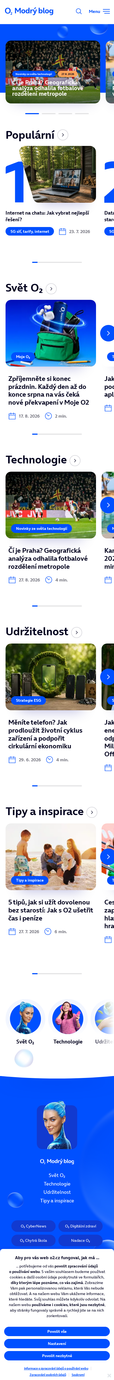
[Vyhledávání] (79, 11)
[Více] (62, 134)
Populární (30, 135)
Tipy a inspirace (45, 811)
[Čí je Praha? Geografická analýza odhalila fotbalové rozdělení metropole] (53, 72)
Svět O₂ (24, 287)
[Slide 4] (82, 114)
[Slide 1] (32, 114)
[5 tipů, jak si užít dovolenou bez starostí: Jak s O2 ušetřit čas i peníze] (51, 879)
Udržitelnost (37, 631)
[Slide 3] (65, 114)
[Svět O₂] (25, 1025)
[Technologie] (68, 1025)
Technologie (36, 459)
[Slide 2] (48, 114)
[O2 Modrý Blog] (29, 11)
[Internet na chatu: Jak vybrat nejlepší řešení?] (51, 191)
